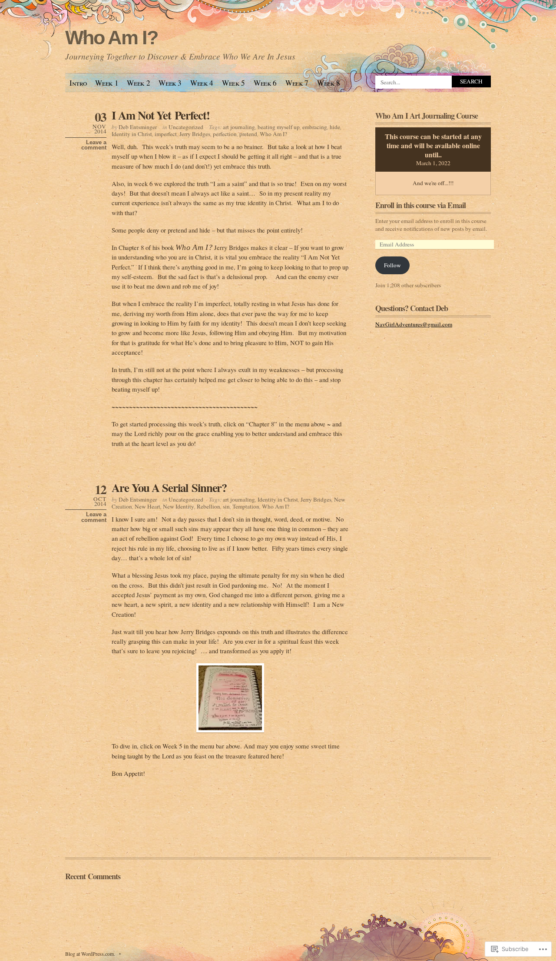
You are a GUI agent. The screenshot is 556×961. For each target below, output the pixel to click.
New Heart (147, 506)
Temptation (245, 506)
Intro (78, 83)
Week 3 (170, 83)
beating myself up (279, 127)
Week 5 (233, 83)
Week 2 (138, 83)
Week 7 (296, 83)
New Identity (178, 506)
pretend (248, 134)
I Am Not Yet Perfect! (161, 114)
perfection (225, 134)
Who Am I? (111, 37)
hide (335, 127)
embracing (314, 127)
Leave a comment (93, 145)
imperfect (166, 134)
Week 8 (328, 83)
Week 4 (201, 83)
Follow (392, 265)
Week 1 (106, 83)
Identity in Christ (132, 134)
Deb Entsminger (138, 127)
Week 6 (265, 83)
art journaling (239, 127)
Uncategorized (186, 127)
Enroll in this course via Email (420, 205)
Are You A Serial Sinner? (169, 487)
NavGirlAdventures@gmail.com (413, 324)
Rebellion (208, 506)
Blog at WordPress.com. (90, 953)
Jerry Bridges (194, 134)
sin (226, 506)
